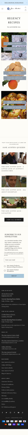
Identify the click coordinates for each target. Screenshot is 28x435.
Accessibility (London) (8, 401)
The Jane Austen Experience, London (12, 340)
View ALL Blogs (14, 107)
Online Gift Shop (6, 347)
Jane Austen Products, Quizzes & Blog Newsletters (15, 266)
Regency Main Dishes (14, 102)
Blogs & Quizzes (6, 373)
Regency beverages (15, 43)
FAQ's (3, 404)
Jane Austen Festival (8, 370)
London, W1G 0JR (7, 316)
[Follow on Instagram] (10, 412)
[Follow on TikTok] (22, 412)
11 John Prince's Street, (8, 314)
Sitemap (4, 395)
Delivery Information (8, 390)
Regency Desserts (15, 73)
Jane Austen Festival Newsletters (12, 270)
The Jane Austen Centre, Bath (10, 335)
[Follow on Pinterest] (14, 412)
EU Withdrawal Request (9, 407)
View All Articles (15, 78)
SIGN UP (14, 276)
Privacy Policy (6, 387)
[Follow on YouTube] (18, 412)
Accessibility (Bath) (7, 398)
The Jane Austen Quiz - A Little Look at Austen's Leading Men (13, 169)
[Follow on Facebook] (2, 412)
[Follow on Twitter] (6, 412)
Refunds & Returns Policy (9, 393)
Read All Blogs (14, 48)
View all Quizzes (14, 219)
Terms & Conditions (7, 384)
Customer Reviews (7, 381)
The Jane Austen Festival (9, 352)
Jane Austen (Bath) (7, 368)
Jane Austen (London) (8, 362)
